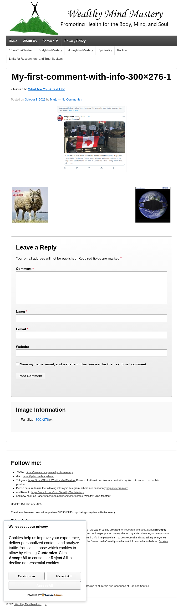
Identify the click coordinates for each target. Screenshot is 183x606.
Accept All (44, 585)
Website (22, 347)
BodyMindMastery (50, 50)
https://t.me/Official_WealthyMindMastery (52, 480)
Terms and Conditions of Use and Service (125, 586)
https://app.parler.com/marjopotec (63, 495)
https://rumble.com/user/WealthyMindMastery (57, 492)
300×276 (42, 419)
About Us (30, 41)
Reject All (63, 576)
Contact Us (50, 41)
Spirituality (105, 50)
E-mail (21, 329)
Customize (26, 576)
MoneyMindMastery (80, 50)
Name (20, 312)
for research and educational (137, 529)
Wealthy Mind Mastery (27, 604)
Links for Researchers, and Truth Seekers (36, 58)
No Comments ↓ (72, 99)
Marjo (53, 99)
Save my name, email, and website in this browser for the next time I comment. (83, 364)
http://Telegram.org (117, 488)
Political (122, 50)
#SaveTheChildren (21, 50)
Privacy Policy (75, 41)
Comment (25, 269)
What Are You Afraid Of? (46, 89)
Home (13, 41)
